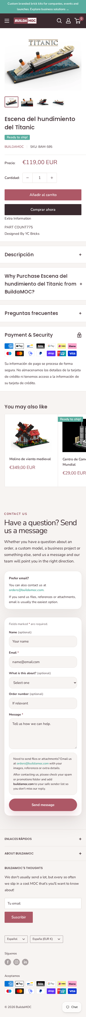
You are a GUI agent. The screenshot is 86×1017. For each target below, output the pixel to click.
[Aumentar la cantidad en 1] (52, 178)
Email (14, 653)
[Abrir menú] (7, 21)
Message (16, 715)
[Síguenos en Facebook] (8, 962)
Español (12, 939)
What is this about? (30, 673)
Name (20, 632)
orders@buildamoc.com (26, 590)
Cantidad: (12, 177)
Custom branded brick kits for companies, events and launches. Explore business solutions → (43, 6)
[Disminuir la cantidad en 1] (27, 178)
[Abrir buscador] (59, 20)
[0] (77, 21)
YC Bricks (32, 233)
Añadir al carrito (43, 194)
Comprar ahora (43, 209)
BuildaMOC (14, 147)
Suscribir (18, 917)
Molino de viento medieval (30, 459)
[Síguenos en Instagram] (16, 962)
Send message (43, 805)
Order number (26, 694)
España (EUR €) (43, 939)
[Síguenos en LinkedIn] (25, 962)
